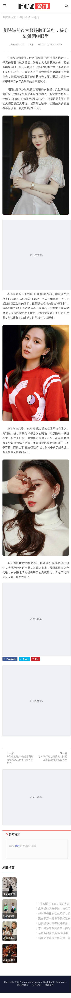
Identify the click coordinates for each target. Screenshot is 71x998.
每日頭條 (24, 17)
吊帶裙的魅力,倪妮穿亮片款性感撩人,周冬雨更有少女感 (20, 759)
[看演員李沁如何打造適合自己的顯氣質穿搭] (9, 931)
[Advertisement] (35, 255)
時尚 (32, 44)
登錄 (17, 846)
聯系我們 (49, 985)
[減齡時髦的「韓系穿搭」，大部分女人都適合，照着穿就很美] (9, 909)
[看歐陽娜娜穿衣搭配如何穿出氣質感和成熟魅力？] (9, 953)
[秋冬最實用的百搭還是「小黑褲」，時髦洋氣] (9, 887)
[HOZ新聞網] (35, 5)
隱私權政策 (22, 985)
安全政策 (36, 985)
